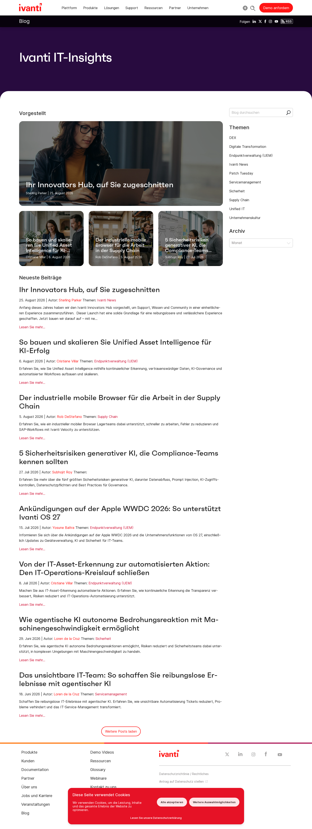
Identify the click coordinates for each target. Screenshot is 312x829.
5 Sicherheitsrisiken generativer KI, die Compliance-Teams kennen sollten (118, 457)
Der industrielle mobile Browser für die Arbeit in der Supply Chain (119, 402)
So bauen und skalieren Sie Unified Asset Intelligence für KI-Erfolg (115, 346)
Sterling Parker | (37, 193)
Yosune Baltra (63, 527)
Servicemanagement (111, 694)
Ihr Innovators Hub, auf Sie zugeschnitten (89, 289)
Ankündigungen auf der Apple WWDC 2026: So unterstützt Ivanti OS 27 (120, 513)
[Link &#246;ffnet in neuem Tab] (254, 21)
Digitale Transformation (247, 146)
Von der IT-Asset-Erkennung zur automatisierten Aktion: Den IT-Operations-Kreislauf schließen (114, 568)
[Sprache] (244, 8)
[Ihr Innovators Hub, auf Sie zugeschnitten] (121, 163)
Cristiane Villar (68, 361)
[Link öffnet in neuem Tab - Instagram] (253, 755)
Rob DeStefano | (108, 257)
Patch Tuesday (241, 173)
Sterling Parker (70, 300)
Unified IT (237, 209)
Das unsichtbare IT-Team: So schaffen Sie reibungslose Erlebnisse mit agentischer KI (118, 679)
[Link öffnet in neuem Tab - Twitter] (227, 755)
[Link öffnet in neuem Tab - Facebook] (265, 755)
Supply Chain (108, 416)
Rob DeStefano (69, 416)
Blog (24, 21)
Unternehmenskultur (244, 218)
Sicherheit (103, 638)
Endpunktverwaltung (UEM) (116, 361)
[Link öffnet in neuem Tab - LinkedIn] (240, 755)
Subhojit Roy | (175, 257)
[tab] (69, 8)
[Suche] (252, 7)
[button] (261, 242)
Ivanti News (106, 300)
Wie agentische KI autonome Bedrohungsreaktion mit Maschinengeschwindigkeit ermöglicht (119, 624)
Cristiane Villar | (37, 257)
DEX (232, 138)
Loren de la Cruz (67, 638)
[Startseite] (30, 8)
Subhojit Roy (62, 472)
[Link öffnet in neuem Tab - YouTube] (280, 755)
